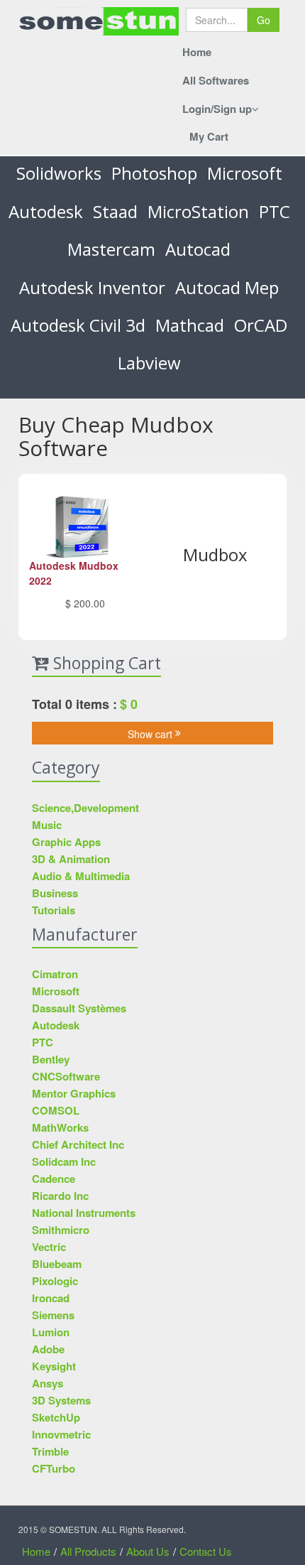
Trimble (50, 1451)
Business (55, 893)
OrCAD (260, 325)
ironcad (51, 1298)
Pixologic (55, 1281)
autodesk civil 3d (78, 325)
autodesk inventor (92, 287)
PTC (274, 211)
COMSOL (55, 1110)
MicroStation (198, 211)
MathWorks (60, 1127)
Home (196, 52)
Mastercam (111, 249)
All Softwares (215, 80)
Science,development (85, 808)
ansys (47, 1383)
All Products (88, 1551)
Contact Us (205, 1551)
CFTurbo (53, 1468)
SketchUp (56, 1417)
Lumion (51, 1332)
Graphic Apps (66, 842)
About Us (148, 1551)
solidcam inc (64, 1161)
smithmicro (60, 1230)
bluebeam (57, 1264)
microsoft (244, 173)
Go (263, 20)
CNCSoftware (66, 1076)
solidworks (58, 173)
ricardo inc (60, 1195)
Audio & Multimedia (81, 876)
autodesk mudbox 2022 (73, 572)
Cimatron (55, 974)
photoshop (154, 173)
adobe (48, 1349)
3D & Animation (71, 859)
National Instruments (83, 1212)
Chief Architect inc (78, 1144)
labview (149, 362)
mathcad (189, 325)
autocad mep (227, 287)
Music (47, 825)
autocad (198, 249)
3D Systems (61, 1400)
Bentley (51, 1059)
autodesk (46, 211)
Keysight (54, 1366)
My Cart (208, 136)
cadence (53, 1178)
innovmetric (61, 1434)
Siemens (53, 1315)
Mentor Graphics (74, 1093)
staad (115, 211)
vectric (49, 1247)
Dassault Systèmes (79, 1008)
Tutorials (53, 910)
